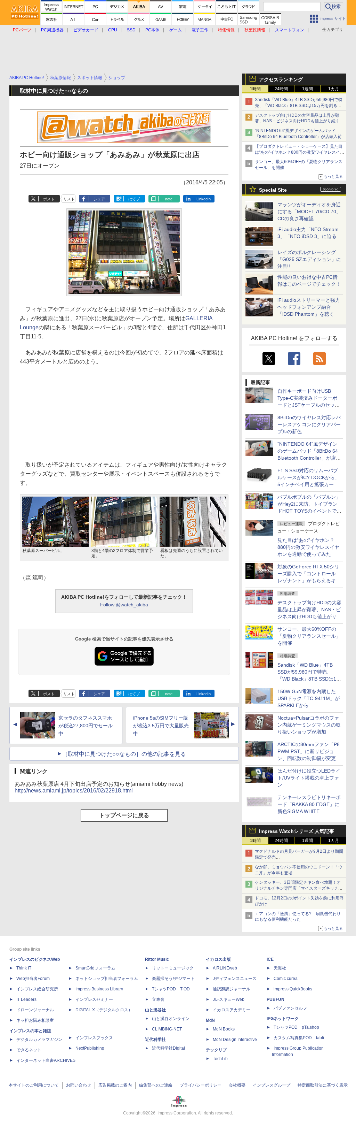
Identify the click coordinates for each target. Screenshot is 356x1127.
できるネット (28, 1050)
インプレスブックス (94, 1037)
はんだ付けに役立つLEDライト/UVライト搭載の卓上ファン (308, 778)
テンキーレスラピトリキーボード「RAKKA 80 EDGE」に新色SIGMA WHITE (309, 804)
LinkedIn (203, 199)
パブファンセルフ (290, 1008)
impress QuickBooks (293, 989)
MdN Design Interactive (235, 1039)
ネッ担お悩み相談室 (35, 1020)
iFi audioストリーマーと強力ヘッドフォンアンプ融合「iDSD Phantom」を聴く (308, 307)
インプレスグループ (271, 1085)
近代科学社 (155, 1039)
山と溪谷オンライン (170, 1018)
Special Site (273, 190)
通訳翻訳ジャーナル (231, 989)
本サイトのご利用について (34, 1085)
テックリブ (216, 1050)
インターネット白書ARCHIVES (45, 1060)
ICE (270, 959)
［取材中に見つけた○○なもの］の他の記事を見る (124, 754)
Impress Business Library (99, 989)
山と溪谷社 (155, 1009)
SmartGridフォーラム (95, 968)
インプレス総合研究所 (37, 989)
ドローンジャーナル (35, 1009)
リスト (69, 199)
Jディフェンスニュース (235, 978)
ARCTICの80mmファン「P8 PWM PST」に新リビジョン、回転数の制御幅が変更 (308, 751)
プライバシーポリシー (200, 1085)
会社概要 (237, 1085)
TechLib (220, 1058)
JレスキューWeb (228, 999)
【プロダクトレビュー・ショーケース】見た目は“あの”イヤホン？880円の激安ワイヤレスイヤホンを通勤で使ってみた (299, 152)
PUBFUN (275, 999)
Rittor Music (157, 959)
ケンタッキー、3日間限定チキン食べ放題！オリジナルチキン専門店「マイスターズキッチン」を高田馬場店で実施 (298, 888)
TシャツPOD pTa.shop (296, 1027)
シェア (99, 199)
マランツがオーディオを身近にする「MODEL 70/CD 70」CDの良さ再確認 (309, 211)
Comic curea (286, 978)
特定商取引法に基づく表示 (323, 1085)
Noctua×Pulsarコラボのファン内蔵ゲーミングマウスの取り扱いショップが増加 (309, 725)
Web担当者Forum (33, 978)
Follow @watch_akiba (124, 604)
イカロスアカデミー (231, 1009)
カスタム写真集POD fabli (299, 1037)
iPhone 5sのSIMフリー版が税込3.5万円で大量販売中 (161, 726)
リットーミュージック (173, 968)
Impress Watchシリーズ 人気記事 (296, 831)
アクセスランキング (281, 79)
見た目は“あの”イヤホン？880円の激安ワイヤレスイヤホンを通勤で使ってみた (308, 547)
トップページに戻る (124, 815)
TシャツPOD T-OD (171, 989)
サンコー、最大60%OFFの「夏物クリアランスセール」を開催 (309, 636)
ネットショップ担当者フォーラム (106, 978)
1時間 (255, 88)
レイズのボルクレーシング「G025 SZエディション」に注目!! (309, 259)
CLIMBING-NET (167, 1029)
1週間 (307, 88)
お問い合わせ (78, 1085)
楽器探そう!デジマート (173, 978)
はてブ (134, 199)
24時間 (281, 88)
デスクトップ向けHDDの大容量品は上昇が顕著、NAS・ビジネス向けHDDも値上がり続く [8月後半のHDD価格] (299, 121)
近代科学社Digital (168, 1048)
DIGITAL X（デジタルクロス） (103, 1009)
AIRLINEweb (225, 968)
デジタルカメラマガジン (39, 1039)
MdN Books (224, 1029)
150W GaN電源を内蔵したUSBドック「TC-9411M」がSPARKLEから (308, 698)
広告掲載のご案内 (115, 1085)
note (168, 199)
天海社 (280, 968)
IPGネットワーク (283, 1018)
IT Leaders (26, 999)
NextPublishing (89, 1048)
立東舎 (158, 999)
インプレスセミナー (94, 999)
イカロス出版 (218, 959)
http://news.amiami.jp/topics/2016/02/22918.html (74, 791)
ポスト (49, 199)
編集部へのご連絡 (155, 1085)
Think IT (23, 968)
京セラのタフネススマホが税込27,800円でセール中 (85, 726)
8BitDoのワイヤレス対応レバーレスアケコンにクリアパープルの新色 (309, 424)
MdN (210, 1020)
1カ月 (333, 88)
